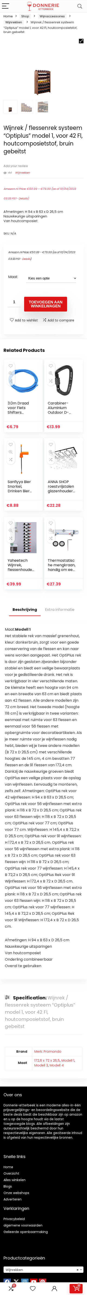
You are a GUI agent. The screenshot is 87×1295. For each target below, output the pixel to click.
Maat (13, 276)
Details (23, 198)
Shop (25, 16)
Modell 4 (57, 1065)
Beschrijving (25, 609)
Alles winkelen (14, 1180)
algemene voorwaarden (22, 1225)
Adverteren (12, 1199)
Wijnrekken (13, 22)
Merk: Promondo (47, 1051)
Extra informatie (59, 609)
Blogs (7, 1186)
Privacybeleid (14, 1219)
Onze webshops (16, 1193)
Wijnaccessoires (52, 16)
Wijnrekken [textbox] (42, 1270)
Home (8, 16)
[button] (81, 41)
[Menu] (5, 6)
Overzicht (11, 1173)
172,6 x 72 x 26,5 (47, 1060)
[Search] (79, 6)
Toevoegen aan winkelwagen (45, 304)
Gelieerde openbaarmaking (25, 1232)
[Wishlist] (32, 1289)
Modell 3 (41, 1065)
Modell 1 (67, 1060)
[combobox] (43, 1269)
